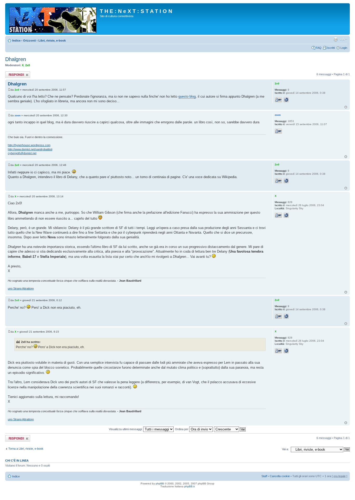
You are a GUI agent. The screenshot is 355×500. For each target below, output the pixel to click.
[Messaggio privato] (278, 99)
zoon (18, 115)
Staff (264, 476)
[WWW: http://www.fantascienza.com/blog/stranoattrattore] (286, 215)
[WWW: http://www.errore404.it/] (286, 99)
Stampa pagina (335, 39)
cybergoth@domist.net (22, 153)
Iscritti (331, 47)
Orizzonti (29, 40)
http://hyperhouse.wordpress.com (29, 145)
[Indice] (53, 18)
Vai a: (285, 449)
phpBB (160, 483)
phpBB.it (189, 486)
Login (343, 47)
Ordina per (182, 429)
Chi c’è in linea (17, 460)
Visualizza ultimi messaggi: (126, 429)
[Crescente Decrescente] (230, 429)
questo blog (187, 96)
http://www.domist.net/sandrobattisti (30, 149)
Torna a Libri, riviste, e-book (25, 448)
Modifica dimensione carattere (343, 39)
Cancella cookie (280, 476)
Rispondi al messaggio (12, 74)
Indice (16, 40)
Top (345, 107)
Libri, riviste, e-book (52, 40)
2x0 (27, 65)
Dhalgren (15, 59)
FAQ (318, 47)
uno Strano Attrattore (21, 288)
